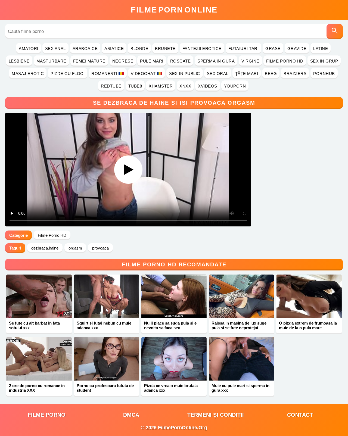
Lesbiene (19, 61)
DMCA (131, 415)
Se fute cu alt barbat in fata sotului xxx (34, 325)
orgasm (75, 248)
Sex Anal (55, 48)
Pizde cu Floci (68, 73)
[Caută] (335, 31)
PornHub (324, 73)
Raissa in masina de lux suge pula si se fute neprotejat (239, 325)
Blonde (139, 48)
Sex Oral (217, 73)
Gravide (297, 48)
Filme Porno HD (284, 61)
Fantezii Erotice (202, 48)
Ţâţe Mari (246, 73)
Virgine (250, 61)
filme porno (47, 415)
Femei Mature (89, 61)
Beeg (271, 73)
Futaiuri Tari (243, 48)
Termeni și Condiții (215, 415)
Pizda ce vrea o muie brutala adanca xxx (171, 388)
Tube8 (135, 86)
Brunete (165, 48)
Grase (273, 48)
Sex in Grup (324, 61)
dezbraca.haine (44, 248)
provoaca (100, 248)
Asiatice (114, 48)
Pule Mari (151, 61)
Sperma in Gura (216, 61)
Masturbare (51, 61)
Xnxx (185, 86)
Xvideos (207, 86)
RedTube (111, 86)
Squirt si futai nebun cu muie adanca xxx (104, 325)
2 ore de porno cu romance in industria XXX (37, 388)
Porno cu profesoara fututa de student (105, 388)
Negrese (122, 61)
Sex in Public (184, 73)
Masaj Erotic (28, 73)
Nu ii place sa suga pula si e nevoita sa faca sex (170, 325)
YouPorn (235, 86)
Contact (300, 415)
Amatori (28, 48)
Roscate (180, 61)
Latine (320, 48)
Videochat (143, 73)
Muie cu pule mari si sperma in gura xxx (240, 388)
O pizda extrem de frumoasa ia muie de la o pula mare (308, 325)
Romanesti (104, 73)
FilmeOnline (174, 9)
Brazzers (295, 73)
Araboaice (85, 48)
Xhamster (161, 86)
